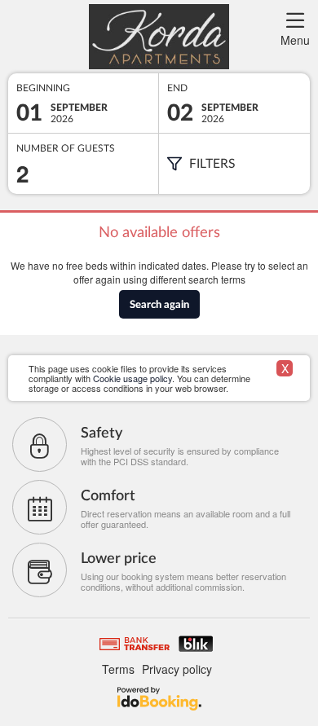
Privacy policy (177, 669)
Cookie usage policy (132, 378)
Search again (159, 305)
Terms (118, 669)
